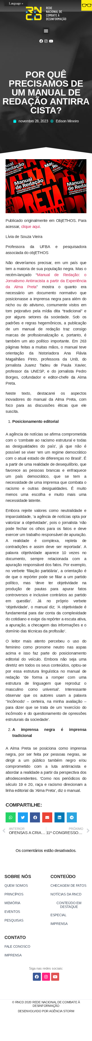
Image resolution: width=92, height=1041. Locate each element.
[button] (46, 30)
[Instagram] (46, 41)
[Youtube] (50, 41)
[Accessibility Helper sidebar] (86, 5)
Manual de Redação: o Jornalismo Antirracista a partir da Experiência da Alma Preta (46, 281)
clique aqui (30, 226)
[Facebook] (40, 41)
